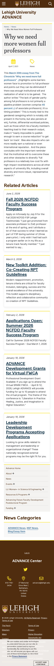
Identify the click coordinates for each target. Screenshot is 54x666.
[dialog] (27, 652)
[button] (49, 4)
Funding (9, 508)
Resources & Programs (16, 494)
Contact (5, 638)
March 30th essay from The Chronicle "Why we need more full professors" (22, 76)
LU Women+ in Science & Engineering (24, 489)
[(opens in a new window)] (27, 4)
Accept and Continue (41, 663)
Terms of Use (7, 620)
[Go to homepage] (27, 609)
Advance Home (17, 468)
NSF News (32, 528)
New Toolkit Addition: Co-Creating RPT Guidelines (26, 270)
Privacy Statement (19, 656)
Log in (27, 553)
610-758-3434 (9, 584)
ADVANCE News (16, 528)
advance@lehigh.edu (41, 580)
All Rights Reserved (32, 618)
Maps (4, 634)
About (9, 473)
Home (6, 26)
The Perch (6, 625)
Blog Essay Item (16, 531)
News (13, 26)
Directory (6, 630)
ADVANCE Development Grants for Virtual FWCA (26, 368)
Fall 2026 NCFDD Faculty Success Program (22, 204)
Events (9, 484)
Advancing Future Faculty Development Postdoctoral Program (24, 501)
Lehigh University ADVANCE (19, 14)
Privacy (44, 618)
